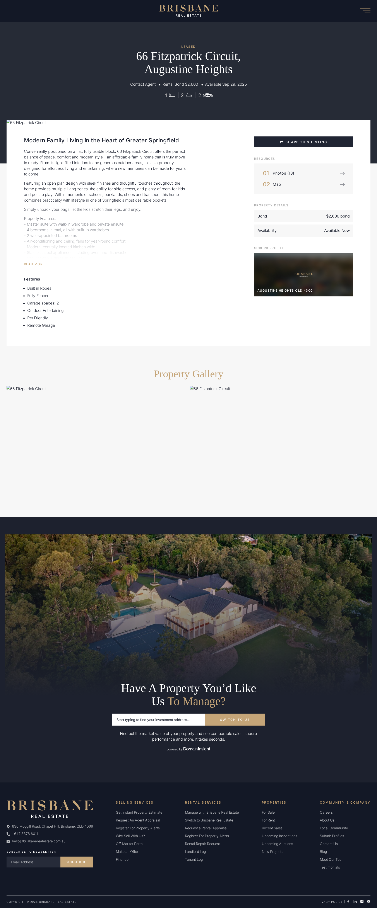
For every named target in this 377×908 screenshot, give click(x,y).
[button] (365, 11)
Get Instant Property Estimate (139, 812)
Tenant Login (195, 859)
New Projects (272, 851)
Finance (122, 859)
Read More (34, 264)
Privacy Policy (330, 901)
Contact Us (329, 844)
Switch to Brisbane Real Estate (209, 820)
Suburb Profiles (332, 836)
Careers (326, 812)
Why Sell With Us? (130, 836)
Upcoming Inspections (279, 836)
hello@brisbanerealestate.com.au (38, 841)
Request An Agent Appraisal (138, 820)
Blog (323, 851)
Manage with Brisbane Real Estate (212, 812)
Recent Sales (272, 828)
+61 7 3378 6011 (24, 833)
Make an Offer (127, 851)
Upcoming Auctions (277, 844)
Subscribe (77, 862)
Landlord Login (197, 851)
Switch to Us (235, 719)
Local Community (334, 828)
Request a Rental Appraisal (206, 828)
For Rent (268, 820)
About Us (327, 820)
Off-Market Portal (130, 844)
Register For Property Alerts (138, 828)
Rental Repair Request (202, 844)
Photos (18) (283, 173)
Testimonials (330, 867)
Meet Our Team (332, 859)
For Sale (268, 812)
